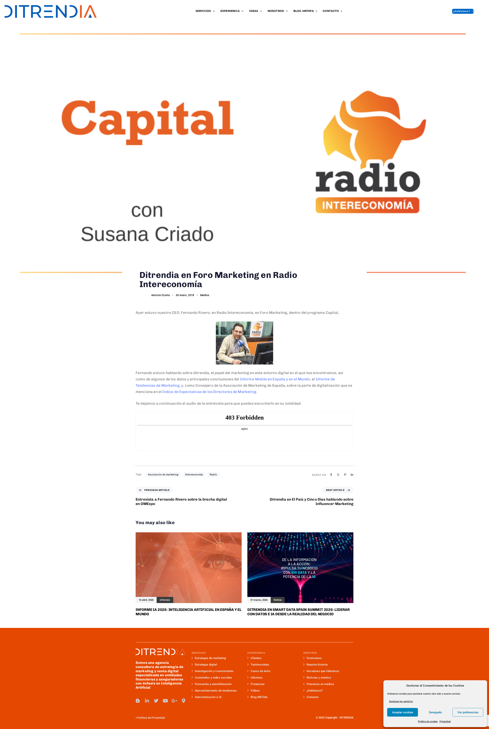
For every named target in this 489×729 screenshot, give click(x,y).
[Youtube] (165, 700)
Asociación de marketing (163, 474)
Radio (213, 474)
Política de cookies (428, 721)
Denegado (435, 712)
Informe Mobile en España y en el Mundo (275, 379)
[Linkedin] (352, 474)
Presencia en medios (320, 684)
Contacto (331, 11)
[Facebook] (331, 474)
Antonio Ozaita (160, 295)
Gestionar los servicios (401, 701)
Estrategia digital (206, 664)
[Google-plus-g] (174, 700)
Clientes (256, 658)
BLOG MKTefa (303, 11)
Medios (204, 295)
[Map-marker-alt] (183, 700)
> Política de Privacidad (150, 717)
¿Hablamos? (315, 690)
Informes (256, 677)
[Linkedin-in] (147, 700)
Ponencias (257, 684)
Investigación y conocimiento (214, 671)
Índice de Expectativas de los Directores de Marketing (209, 392)
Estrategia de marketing (210, 658)
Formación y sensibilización (213, 684)
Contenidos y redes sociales (213, 677)
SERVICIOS (203, 11)
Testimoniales (260, 664)
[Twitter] (156, 700)
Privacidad (445, 721)
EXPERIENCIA (230, 11)
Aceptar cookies (402, 712)
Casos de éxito (260, 671)
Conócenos (314, 658)
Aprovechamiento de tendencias (216, 690)
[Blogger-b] (138, 700)
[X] (338, 474)
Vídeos (255, 690)
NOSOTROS (276, 11)
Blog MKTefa (259, 697)
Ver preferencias (467, 712)
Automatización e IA (208, 697)
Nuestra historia (317, 664)
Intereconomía (194, 474)
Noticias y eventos (319, 677)
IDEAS (253, 11)
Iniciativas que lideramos (323, 671)
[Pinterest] (345, 474)
